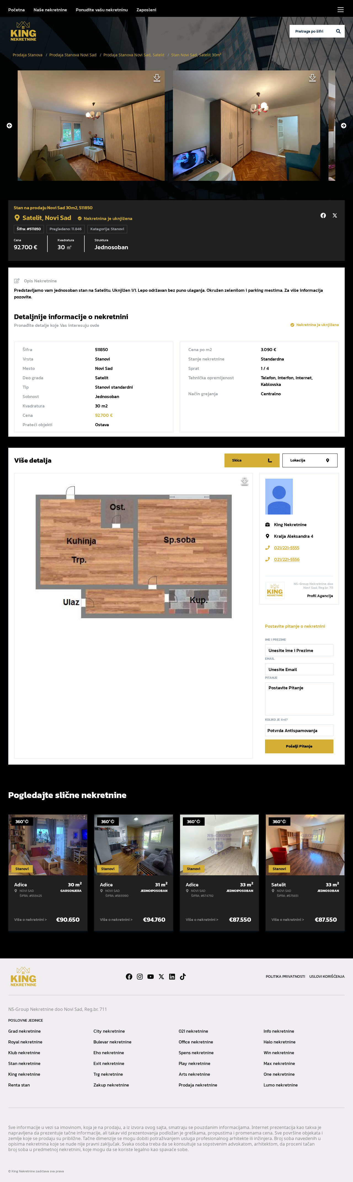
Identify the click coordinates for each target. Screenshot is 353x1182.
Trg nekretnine (108, 1074)
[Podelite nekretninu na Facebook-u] (324, 215)
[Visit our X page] (161, 976)
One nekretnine (279, 1074)
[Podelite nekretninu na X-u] (335, 215)
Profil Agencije (320, 596)
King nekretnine (24, 1074)
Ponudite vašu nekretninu (102, 9)
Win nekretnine (279, 1052)
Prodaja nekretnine (198, 1085)
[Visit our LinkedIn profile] (172, 976)
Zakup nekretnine (111, 1085)
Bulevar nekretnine (112, 1041)
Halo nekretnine (280, 1041)
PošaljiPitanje (299, 746)
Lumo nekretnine (281, 1085)
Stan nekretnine (24, 1063)
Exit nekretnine (108, 1063)
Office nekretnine (196, 1041)
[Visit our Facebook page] (129, 976)
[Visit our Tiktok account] (183, 976)
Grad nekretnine (24, 1031)
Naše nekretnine (50, 9)
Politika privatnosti (285, 976)
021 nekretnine (193, 1031)
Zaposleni (146, 9)
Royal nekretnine (25, 1041)
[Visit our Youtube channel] (150, 976)
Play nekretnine (194, 1063)
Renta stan (19, 1085)
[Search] (338, 31)
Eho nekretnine (108, 1052)
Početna (16, 9)
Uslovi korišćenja (327, 976)
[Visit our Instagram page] (140, 976)
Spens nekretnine (196, 1052)
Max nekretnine (279, 1063)
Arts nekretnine (194, 1074)
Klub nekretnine (24, 1052)
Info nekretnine (279, 1031)
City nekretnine (109, 1031)
